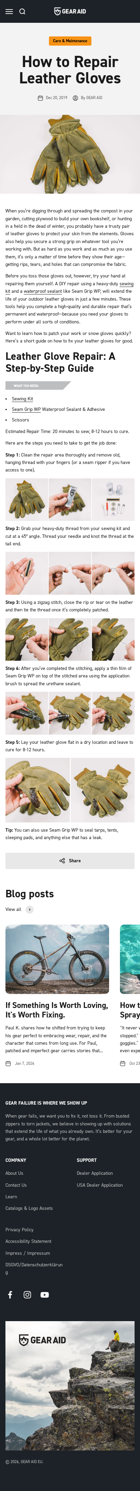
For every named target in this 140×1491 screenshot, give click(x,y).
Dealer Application (95, 1173)
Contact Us (16, 1185)
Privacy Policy (19, 1230)
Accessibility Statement (28, 1241)
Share (75, 861)
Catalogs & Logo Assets (29, 1208)
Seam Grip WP (26, 409)
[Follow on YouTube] (44, 1294)
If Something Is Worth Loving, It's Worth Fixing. (56, 1010)
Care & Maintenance (70, 41)
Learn (11, 1197)
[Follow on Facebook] (10, 1294)
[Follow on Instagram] (27, 1294)
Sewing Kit (22, 399)
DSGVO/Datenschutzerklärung (34, 1269)
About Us (14, 1173)
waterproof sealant (43, 291)
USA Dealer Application (100, 1185)
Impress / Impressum (27, 1253)
